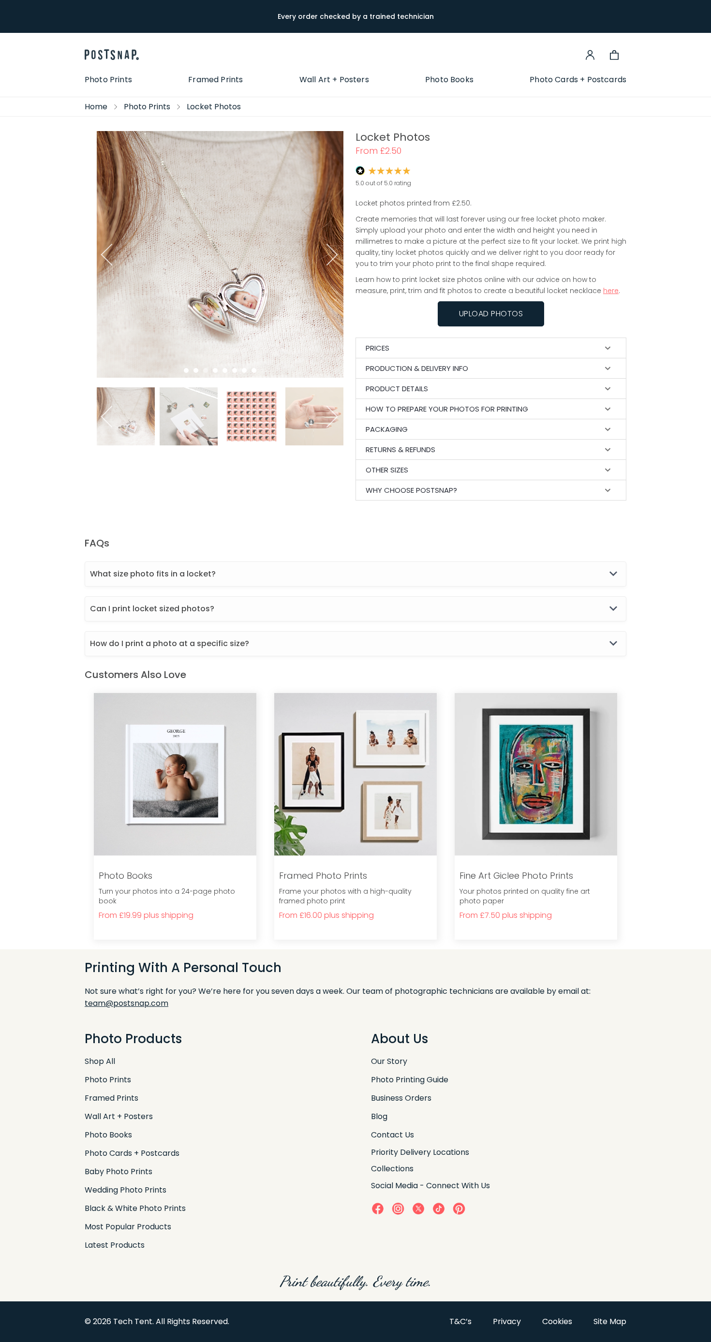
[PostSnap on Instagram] (398, 1208)
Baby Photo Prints (118, 1171)
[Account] (590, 55)
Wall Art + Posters (334, 79)
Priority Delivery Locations (420, 1152)
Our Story (389, 1061)
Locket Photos (214, 107)
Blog (379, 1116)
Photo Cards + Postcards (578, 79)
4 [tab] (215, 370)
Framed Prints (215, 79)
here (611, 290)
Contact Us (392, 1134)
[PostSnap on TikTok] (438, 1208)
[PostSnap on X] (418, 1208)
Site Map (609, 1321)
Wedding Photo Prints (125, 1189)
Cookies (557, 1321)
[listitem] (185, 416)
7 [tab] (244, 370)
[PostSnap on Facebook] (378, 1208)
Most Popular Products (128, 1226)
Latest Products (115, 1245)
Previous (105, 254)
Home (96, 107)
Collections (392, 1168)
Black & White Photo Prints (135, 1208)
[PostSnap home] (112, 54)
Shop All (100, 1061)
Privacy (507, 1321)
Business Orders (401, 1098)
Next (334, 254)
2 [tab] (195, 370)
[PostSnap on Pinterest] (459, 1208)
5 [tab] (224, 370)
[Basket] (614, 55)
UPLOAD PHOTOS (491, 313)
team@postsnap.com (126, 1003)
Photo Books (449, 79)
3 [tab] (205, 370)
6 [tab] (234, 370)
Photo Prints (108, 79)
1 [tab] (186, 370)
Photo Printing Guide (409, 1079)
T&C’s (460, 1321)
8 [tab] (254, 370)
